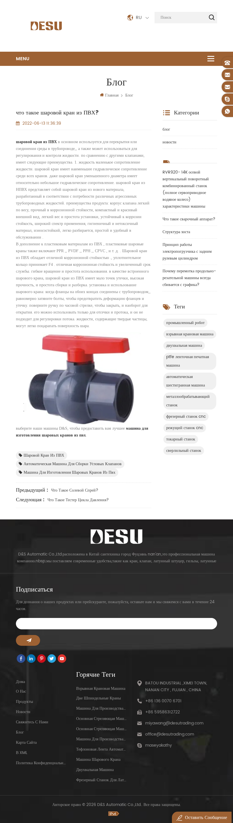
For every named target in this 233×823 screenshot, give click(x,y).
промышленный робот (185, 322)
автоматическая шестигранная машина (185, 380)
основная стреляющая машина (101, 718)
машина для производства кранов (101, 708)
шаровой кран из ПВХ (44, 455)
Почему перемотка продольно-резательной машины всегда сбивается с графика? (189, 278)
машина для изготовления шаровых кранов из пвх (69, 472)
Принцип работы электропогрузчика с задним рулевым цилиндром (187, 251)
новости (169, 142)
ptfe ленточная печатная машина (187, 361)
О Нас (21, 691)
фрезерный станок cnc (186, 416)
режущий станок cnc (184, 428)
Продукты (24, 701)
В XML (21, 752)
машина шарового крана (98, 759)
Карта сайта (26, 742)
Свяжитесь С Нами (32, 722)
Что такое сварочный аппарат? (189, 219)
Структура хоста (176, 232)
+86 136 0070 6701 (163, 701)
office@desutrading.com (169, 734)
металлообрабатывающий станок (188, 400)
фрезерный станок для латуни (101, 780)
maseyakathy (158, 745)
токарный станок (180, 439)
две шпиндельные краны (98, 698)
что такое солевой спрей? (74, 490)
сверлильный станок (183, 450)
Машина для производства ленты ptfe (101, 739)
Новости (23, 712)
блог (129, 95)
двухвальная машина (184, 345)
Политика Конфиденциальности (41, 763)
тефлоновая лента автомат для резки (101, 749)
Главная (111, 95)
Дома (20, 681)
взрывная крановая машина (189, 334)
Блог (20, 732)
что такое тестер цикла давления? (78, 500)
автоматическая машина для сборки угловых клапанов (73, 464)
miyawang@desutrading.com (174, 723)
